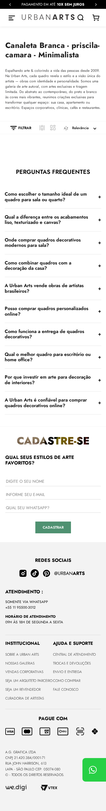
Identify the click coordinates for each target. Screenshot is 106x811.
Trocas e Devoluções (72, 663)
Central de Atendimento (74, 654)
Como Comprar (66, 680)
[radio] (42, 127)
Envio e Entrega (67, 672)
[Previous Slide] (10, 5)
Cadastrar (53, 527)
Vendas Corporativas (24, 672)
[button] (17, 128)
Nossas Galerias (19, 663)
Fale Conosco (65, 689)
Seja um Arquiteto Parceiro (28, 680)
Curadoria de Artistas (24, 698)
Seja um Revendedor (23, 689)
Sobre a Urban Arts (22, 654)
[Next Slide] (96, 5)
